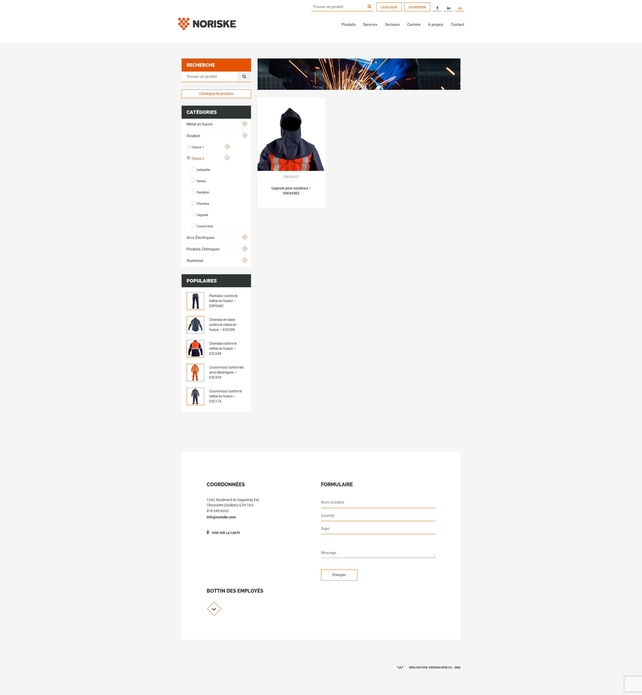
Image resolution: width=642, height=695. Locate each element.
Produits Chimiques (203, 249)
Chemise (203, 203)
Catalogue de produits (216, 94)
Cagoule (202, 215)
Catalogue (389, 7)
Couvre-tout (205, 226)
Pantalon (203, 192)
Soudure (193, 135)
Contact (457, 24)
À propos (435, 24)
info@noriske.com (221, 517)
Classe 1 (198, 147)
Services (370, 24)
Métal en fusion (200, 124)
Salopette (203, 170)
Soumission (417, 7)
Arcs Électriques (200, 237)
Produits (349, 24)
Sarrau (201, 181)
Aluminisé (195, 260)
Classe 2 (198, 158)
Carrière (414, 24)
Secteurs (392, 24)
